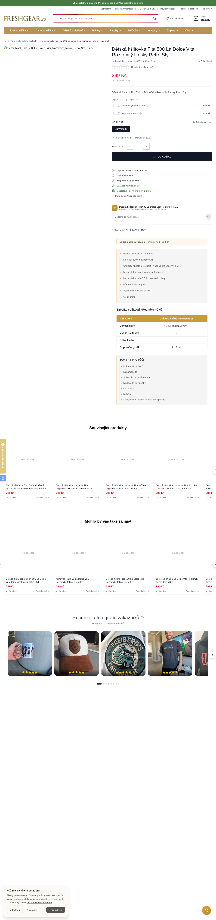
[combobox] (106, 18)
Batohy (114, 30)
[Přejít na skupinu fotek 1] (99, 684)
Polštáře (133, 30)
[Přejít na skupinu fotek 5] (111, 684)
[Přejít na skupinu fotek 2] (103, 684)
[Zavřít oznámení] (211, 3)
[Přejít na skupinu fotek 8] (118, 684)
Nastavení (32, 910)
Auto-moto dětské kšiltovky (24, 41)
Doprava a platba (147, 9)
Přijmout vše (55, 910)
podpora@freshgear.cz (125, 9)
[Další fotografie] (212, 655)
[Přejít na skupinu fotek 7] (116, 684)
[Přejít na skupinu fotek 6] (113, 684)
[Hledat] (154, 18)
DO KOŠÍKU (164, 156)
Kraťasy (152, 30)
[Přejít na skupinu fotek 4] (108, 684)
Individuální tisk (178, 18)
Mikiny (96, 30)
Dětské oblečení (72, 30)
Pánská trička (17, 30)
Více (187, 30)
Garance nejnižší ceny (128, 185)
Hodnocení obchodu (188, 9)
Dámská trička (44, 30)
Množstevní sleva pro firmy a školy (134, 191)
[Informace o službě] (147, 105)
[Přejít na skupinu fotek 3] (106, 684)
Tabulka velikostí (167, 9)
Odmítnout (15, 910)
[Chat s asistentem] (206, 910)
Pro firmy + (207, 9)
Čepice (171, 30)
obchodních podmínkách (39, 902)
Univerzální (120, 129)
